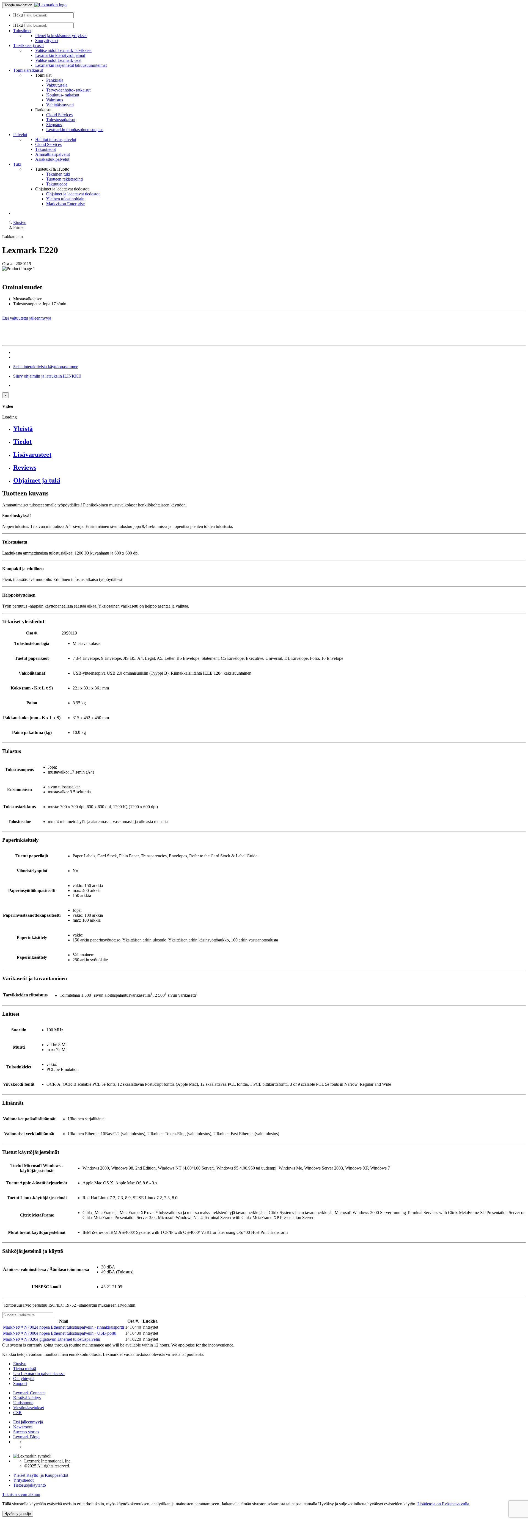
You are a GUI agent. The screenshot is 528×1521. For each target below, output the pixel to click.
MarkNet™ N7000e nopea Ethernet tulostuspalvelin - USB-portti (59, 1333)
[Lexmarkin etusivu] (50, 4)
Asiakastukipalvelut (52, 159)
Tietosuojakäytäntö (29, 1485)
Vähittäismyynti (60, 104)
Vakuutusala (56, 85)
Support (20, 1383)
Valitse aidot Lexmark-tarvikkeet (63, 50)
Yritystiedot (23, 1480)
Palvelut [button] (20, 134)
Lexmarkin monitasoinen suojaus (74, 129)
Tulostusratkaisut (60, 119)
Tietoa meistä (24, 1368)
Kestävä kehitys (27, 1397)
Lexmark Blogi (26, 1436)
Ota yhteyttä (23, 1378)
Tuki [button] (17, 164)
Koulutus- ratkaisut (62, 95)
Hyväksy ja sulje (17, 1514)
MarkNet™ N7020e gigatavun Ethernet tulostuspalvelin (51, 1339)
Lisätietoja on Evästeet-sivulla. (443, 1503)
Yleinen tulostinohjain (65, 198)
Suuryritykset (46, 40)
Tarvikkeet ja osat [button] (28, 45)
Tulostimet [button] (22, 30)
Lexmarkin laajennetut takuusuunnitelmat (71, 65)
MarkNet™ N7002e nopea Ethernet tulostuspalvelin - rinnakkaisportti (63, 1327)
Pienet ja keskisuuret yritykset (61, 35)
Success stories (26, 1431)
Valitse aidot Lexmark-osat (58, 60)
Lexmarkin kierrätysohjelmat (60, 55)
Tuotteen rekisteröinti (64, 179)
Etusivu (19, 222)
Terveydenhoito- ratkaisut (68, 90)
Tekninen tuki (58, 174)
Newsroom (22, 1427)
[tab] (269, 429)
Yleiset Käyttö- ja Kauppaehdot (40, 1475)
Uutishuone (23, 1402)
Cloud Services (59, 114)
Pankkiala (54, 80)
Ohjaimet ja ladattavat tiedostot (73, 194)
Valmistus (54, 100)
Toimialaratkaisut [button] (28, 70)
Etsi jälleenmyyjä (28, 1422)
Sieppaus (54, 124)
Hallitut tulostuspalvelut (55, 139)
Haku (18, 15)
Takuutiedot (45, 149)
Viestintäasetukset (28, 1407)
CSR (17, 1412)
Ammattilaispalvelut (52, 154)
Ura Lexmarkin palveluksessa (39, 1373)
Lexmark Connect (29, 1392)
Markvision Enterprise (65, 203)
